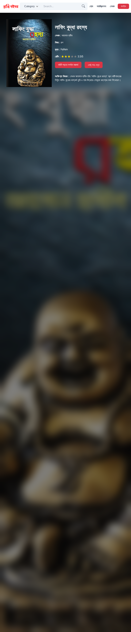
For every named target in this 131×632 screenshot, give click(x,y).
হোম (91, 6)
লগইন (123, 6)
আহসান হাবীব (63, 35)
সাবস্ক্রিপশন (101, 6)
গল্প (59, 42)
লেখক (112, 6)
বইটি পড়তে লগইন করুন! (68, 64)
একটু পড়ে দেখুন (93, 65)
